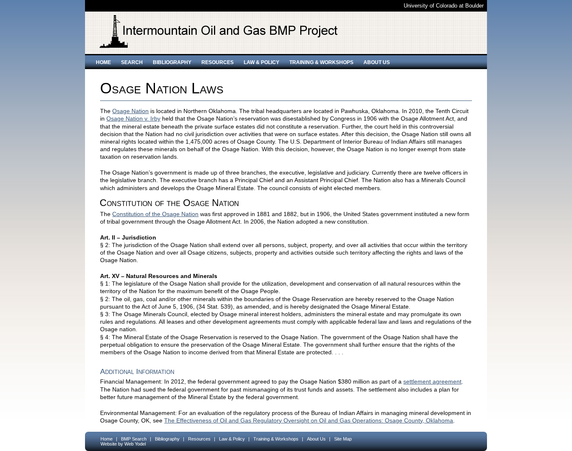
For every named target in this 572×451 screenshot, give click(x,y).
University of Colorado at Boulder (444, 6)
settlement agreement (432, 381)
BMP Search (134, 438)
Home (103, 62)
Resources (217, 62)
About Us (376, 62)
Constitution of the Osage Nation (155, 214)
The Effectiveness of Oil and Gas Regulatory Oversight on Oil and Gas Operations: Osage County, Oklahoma (308, 420)
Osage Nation (130, 111)
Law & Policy (261, 62)
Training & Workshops (321, 62)
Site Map (343, 438)
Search (132, 62)
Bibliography (172, 62)
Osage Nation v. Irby (133, 118)
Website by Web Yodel (123, 443)
